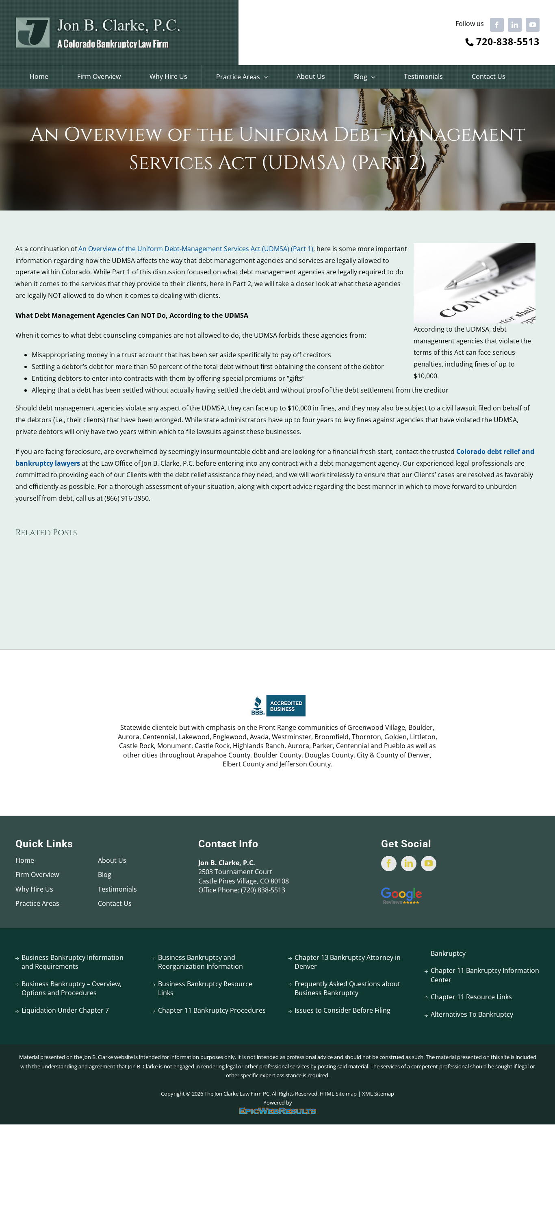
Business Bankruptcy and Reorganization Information (200, 962)
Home (24, 860)
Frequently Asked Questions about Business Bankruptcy (347, 988)
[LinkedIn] (408, 863)
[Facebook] (389, 863)
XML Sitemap (378, 1093)
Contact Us (115, 903)
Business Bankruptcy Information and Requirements (73, 962)
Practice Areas (37, 903)
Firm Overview (37, 874)
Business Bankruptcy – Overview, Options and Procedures (71, 988)
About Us (112, 860)
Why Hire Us (34, 889)
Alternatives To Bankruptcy (472, 1014)
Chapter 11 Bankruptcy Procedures (212, 1010)
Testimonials (117, 889)
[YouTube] (428, 863)
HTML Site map (338, 1093)
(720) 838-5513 (263, 889)
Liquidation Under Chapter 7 (65, 1010)
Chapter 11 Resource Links (471, 996)
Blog (104, 874)
